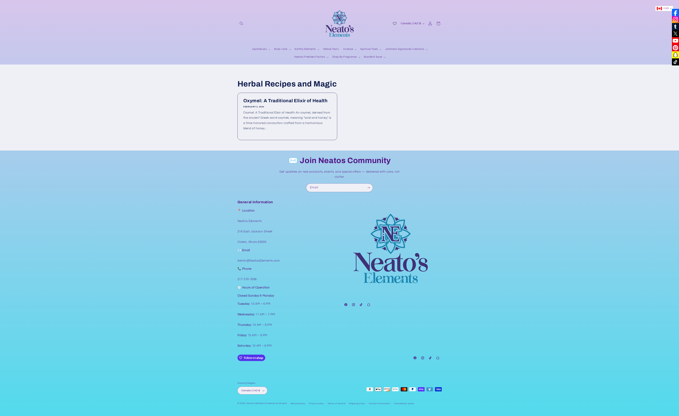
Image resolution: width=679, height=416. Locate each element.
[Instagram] (675, 19)
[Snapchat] (675, 54)
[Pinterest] (675, 47)
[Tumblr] (675, 26)
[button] (241, 23)
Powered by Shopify (276, 403)
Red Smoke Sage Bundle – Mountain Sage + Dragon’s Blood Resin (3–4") (55, 394)
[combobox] (664, 8)
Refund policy (298, 404)
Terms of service (337, 404)
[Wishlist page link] (394, 23)
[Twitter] (675, 33)
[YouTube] (675, 40)
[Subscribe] (369, 187)
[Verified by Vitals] (36, 399)
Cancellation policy (404, 404)
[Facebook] (675, 12)
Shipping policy (357, 404)
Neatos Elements (255, 403)
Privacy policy (316, 404)
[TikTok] (675, 61)
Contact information (379, 404)
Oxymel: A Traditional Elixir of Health (285, 100)
